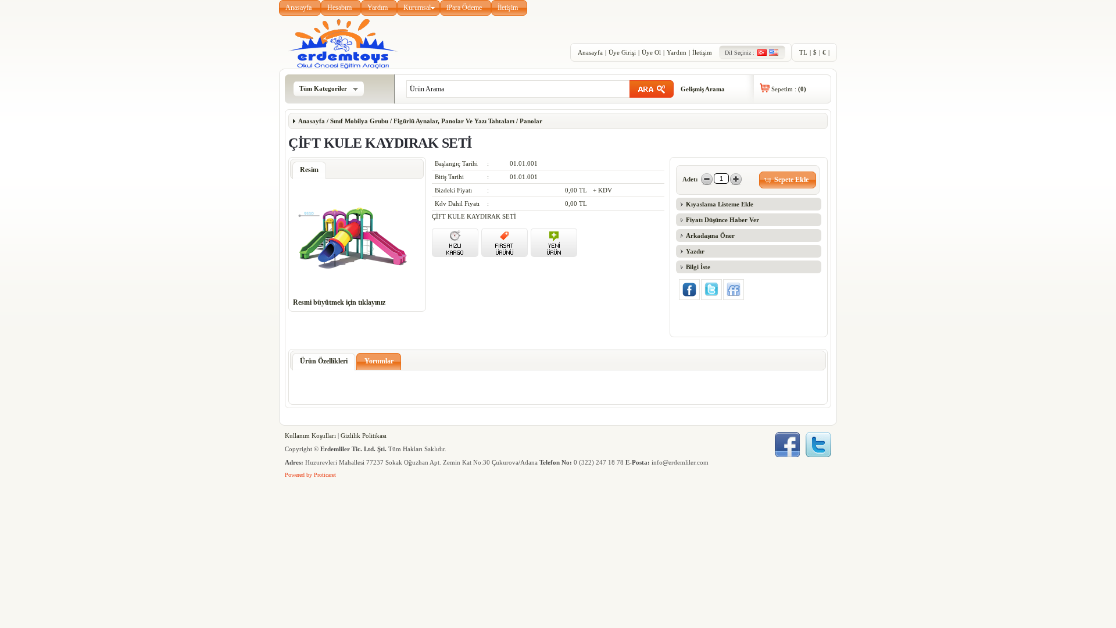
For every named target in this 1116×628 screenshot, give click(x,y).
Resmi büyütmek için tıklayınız (339, 302)
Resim (309, 170)
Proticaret (325, 475)
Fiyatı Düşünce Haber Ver (722, 219)
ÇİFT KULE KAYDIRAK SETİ (474, 216)
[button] (788, 180)
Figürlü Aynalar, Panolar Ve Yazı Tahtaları (454, 120)
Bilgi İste (698, 266)
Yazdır (695, 251)
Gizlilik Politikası (364, 435)
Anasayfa (298, 7)
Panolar (530, 120)
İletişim (508, 7)
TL (803, 52)
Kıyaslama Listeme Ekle (719, 204)
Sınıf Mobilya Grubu (359, 120)
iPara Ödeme (464, 7)
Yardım (377, 7)
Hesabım (339, 7)
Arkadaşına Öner (710, 235)
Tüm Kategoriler (323, 88)
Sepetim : (788, 88)
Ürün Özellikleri (324, 361)
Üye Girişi (622, 52)
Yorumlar (379, 361)
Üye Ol (651, 52)
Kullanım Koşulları (310, 435)
